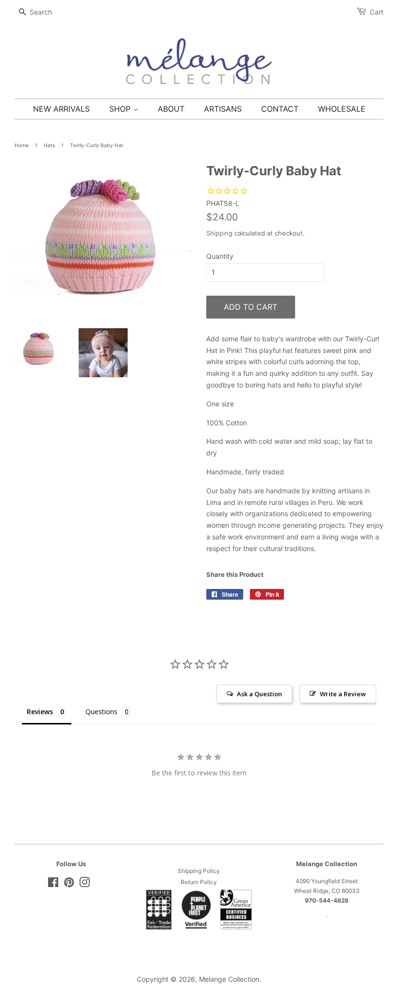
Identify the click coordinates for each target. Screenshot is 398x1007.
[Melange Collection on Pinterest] (69, 884)
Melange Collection (229, 979)
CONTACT (279, 109)
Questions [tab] (101, 711)
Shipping (219, 233)
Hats (49, 145)
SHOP (121, 109)
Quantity (219, 256)
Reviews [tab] (40, 711)
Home (22, 145)
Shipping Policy (199, 870)
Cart (376, 12)
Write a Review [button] (343, 693)
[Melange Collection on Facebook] (53, 884)
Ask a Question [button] (259, 693)
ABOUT (171, 109)
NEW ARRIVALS (61, 109)
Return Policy (199, 882)
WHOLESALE (341, 109)
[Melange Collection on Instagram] (84, 884)
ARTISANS (223, 109)
